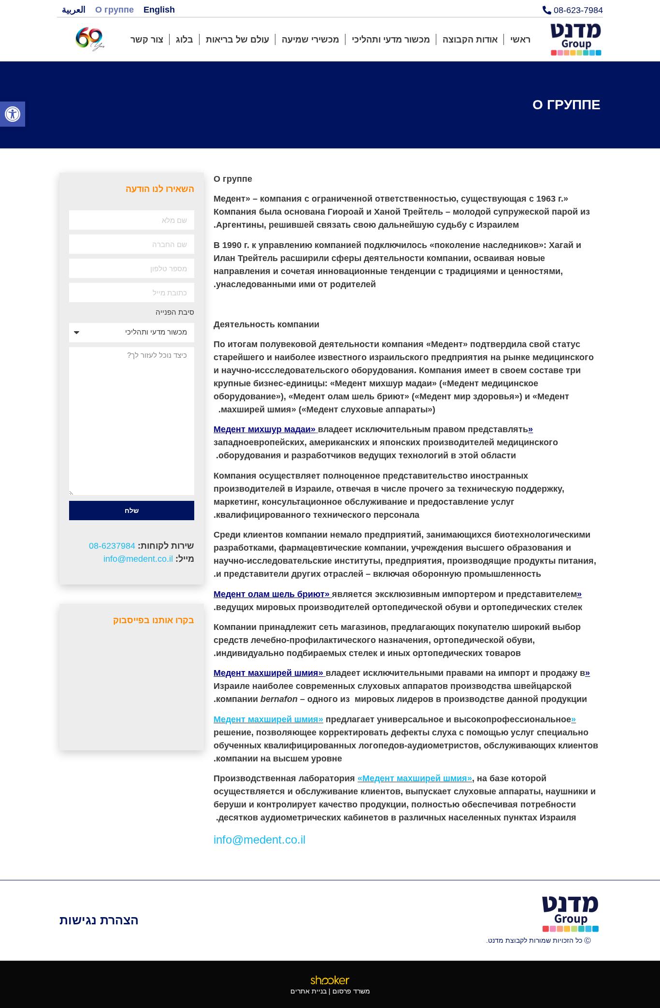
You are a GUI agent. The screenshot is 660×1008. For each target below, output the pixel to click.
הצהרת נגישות (99, 920)
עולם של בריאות (237, 39)
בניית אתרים (308, 991)
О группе (114, 10)
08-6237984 (112, 546)
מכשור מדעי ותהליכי (391, 39)
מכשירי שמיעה (310, 39)
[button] (12, 114)
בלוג (184, 39)
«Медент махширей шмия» (415, 778)
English (159, 10)
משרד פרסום (351, 991)
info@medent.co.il (138, 559)
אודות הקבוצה (470, 39)
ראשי (520, 39)
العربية (74, 10)
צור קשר (146, 39)
